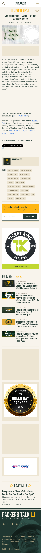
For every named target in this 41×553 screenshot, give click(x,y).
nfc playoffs (24, 194)
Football (10, 182)
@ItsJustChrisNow (20, 116)
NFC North (24, 190)
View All (19, 277)
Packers (10, 198)
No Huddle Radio (21, 293)
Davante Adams (13, 178)
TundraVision (28, 22)
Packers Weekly (21, 308)
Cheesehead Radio (22, 281)
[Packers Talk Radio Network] (20, 148)
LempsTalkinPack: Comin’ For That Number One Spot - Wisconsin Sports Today (20, 499)
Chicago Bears (12, 174)
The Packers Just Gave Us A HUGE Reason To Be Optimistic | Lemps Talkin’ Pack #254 (27, 324)
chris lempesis (24, 174)
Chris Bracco (14, 549)
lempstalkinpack (13, 190)
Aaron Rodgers (26, 170)
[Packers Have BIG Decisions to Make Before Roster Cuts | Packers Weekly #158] (8, 310)
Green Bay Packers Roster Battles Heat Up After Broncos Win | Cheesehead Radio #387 (27, 286)
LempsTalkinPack (20, 10)
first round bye (25, 178)
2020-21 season (13, 170)
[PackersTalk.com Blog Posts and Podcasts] (20, 3)
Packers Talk (20, 198)
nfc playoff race (13, 194)
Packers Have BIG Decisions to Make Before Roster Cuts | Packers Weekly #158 (27, 312)
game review (20, 182)
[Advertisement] (20, 51)
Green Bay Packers (14, 186)
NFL (33, 194)
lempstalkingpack (28, 186)
